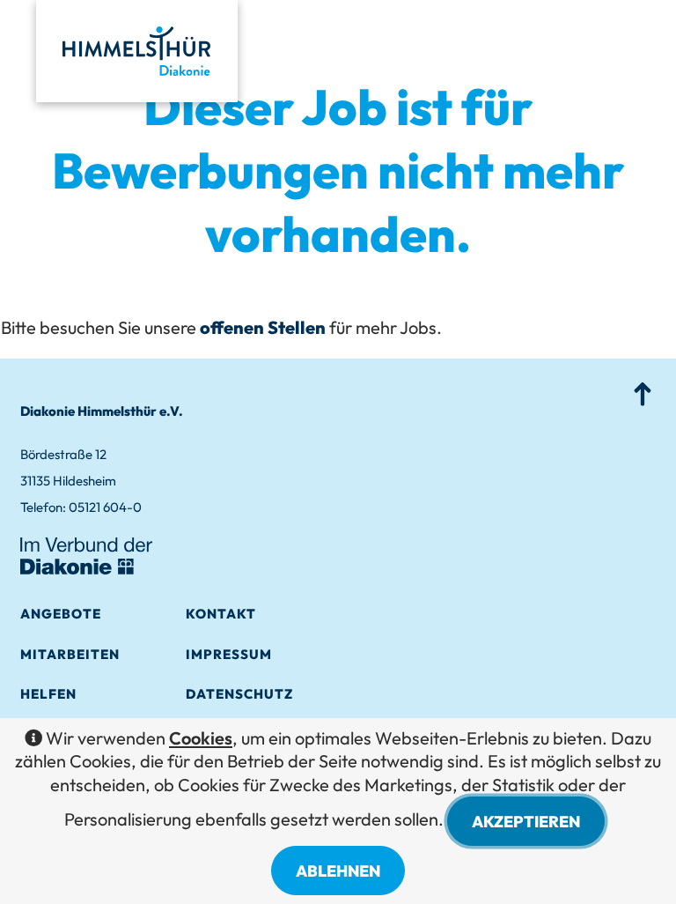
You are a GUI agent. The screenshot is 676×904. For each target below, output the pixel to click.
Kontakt (221, 613)
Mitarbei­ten (70, 654)
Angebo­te (60, 613)
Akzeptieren (526, 821)
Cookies (200, 738)
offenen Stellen (263, 327)
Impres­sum (229, 654)
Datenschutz (239, 693)
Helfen (48, 693)
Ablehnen (338, 871)
